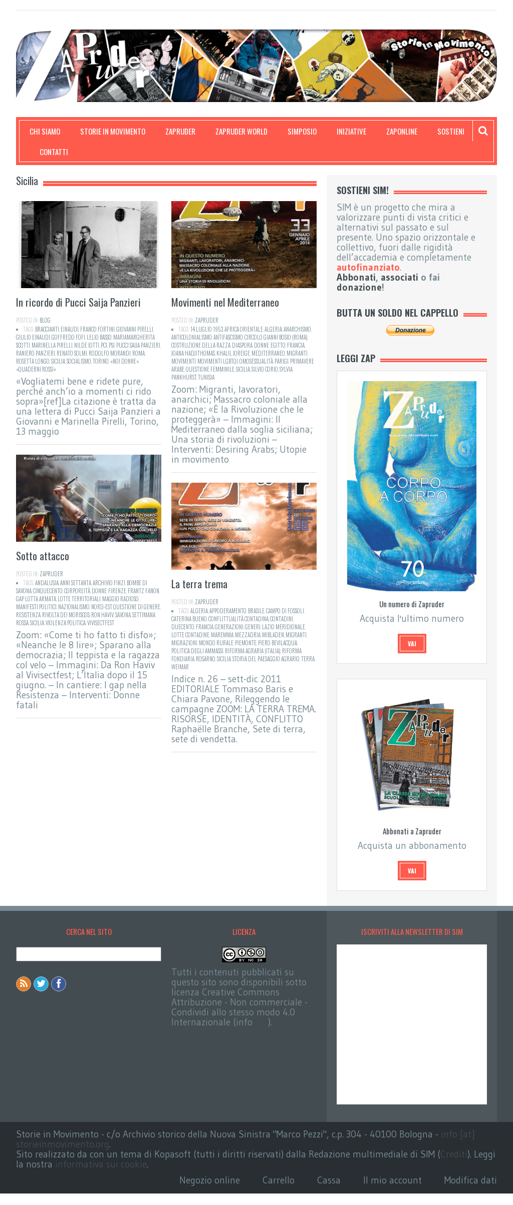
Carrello (279, 1180)
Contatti (54, 151)
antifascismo (228, 337)
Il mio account (392, 1180)
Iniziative (351, 131)
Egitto (278, 345)
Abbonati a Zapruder (412, 830)
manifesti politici (36, 607)
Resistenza (28, 615)
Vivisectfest (100, 623)
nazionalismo (74, 607)
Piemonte (245, 643)
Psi (112, 345)
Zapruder (180, 131)
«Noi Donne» (124, 361)
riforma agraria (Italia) (253, 651)
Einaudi (70, 329)
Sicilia (58, 361)
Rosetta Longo (33, 361)
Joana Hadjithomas (193, 353)
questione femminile (210, 369)
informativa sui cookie (101, 1164)
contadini (281, 619)
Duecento (182, 627)
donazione (359, 287)
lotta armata (40, 599)
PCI (104, 345)
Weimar (180, 667)
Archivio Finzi (109, 583)
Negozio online (209, 1180)
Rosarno (205, 659)
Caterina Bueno (189, 619)
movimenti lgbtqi (217, 361)
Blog (45, 320)
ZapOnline (401, 131)
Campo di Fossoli (285, 611)
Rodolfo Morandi (110, 353)
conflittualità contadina (238, 619)
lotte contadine (190, 635)
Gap (20, 599)
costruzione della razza (200, 345)
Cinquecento (48, 591)
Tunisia (206, 377)
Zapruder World (241, 131)
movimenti (183, 361)
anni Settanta (75, 583)
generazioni (229, 627)
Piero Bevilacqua (277, 643)
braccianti (47, 329)
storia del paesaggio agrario (266, 659)
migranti (297, 353)
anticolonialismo (191, 337)
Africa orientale (243, 329)
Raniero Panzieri (35, 353)
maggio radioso (120, 599)
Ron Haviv (102, 615)
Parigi (282, 361)
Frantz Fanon (143, 591)
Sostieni (450, 131)
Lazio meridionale (283, 627)
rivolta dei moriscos (66, 615)
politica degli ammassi (197, 651)
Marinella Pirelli (52, 345)
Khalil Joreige (233, 353)
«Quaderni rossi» (36, 369)
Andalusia (47, 583)
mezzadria (248, 635)
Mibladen (273, 635)
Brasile (256, 611)
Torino (101, 361)
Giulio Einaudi (33, 337)
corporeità (77, 591)
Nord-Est (101, 607)
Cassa (329, 1180)
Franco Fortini (97, 329)
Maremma (222, 635)
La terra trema (199, 583)
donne (261, 345)
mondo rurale (216, 643)
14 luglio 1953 (206, 329)
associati (399, 277)
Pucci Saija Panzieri (138, 345)
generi (253, 627)
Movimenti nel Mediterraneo (225, 302)
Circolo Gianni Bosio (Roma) (276, 337)
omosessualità (256, 361)
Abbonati (356, 277)
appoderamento (227, 611)
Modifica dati (470, 1180)
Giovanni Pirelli (134, 329)
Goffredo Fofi (68, 337)
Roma (138, 353)
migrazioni (184, 643)
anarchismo (297, 329)
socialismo (79, 361)
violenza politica (66, 623)
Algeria (273, 329)
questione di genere (136, 607)
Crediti (453, 1154)
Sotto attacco (42, 555)
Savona (123, 615)
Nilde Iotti (86, 345)
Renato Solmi (72, 353)
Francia (296, 345)
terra (308, 659)
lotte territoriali (79, 599)
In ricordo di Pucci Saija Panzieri (78, 302)
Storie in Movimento (112, 131)
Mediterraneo (268, 353)
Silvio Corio (264, 369)
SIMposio (302, 131)
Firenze (117, 591)
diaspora (242, 345)
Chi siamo (45, 131)
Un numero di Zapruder (411, 603)
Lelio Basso (99, 337)
